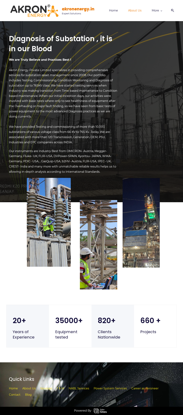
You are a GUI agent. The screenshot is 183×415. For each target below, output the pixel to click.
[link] (98, 202)
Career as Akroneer (145, 388)
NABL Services (79, 388)
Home (13, 388)
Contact (15, 394)
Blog (28, 394)
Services (46, 388)
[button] (171, 10)
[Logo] (34, 10)
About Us (29, 388)
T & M (60, 388)
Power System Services (110, 388)
